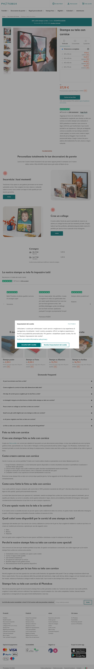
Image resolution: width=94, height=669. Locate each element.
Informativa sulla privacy (38, 339)
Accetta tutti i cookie (28, 345)
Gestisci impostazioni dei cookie (55, 345)
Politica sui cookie (23, 339)
